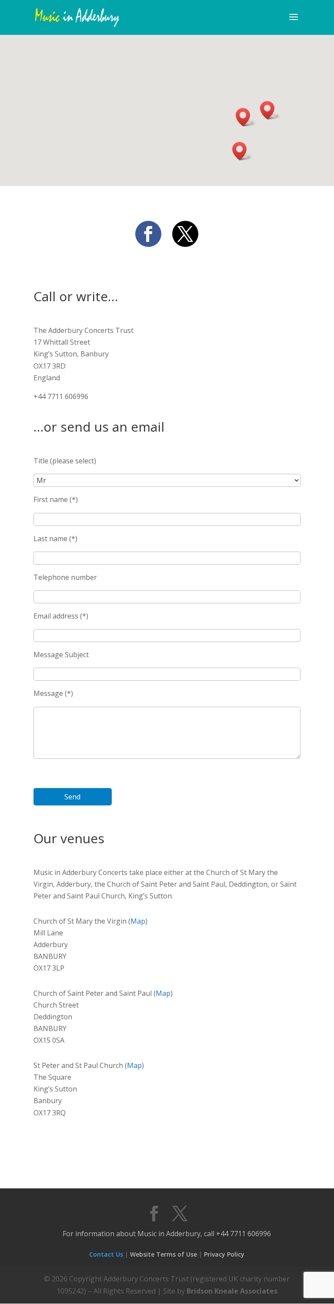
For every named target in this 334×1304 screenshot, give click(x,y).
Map (137, 921)
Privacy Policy (224, 1254)
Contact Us (106, 1254)
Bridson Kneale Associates (232, 1291)
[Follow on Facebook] (148, 234)
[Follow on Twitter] (185, 234)
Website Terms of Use (163, 1254)
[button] (245, 117)
